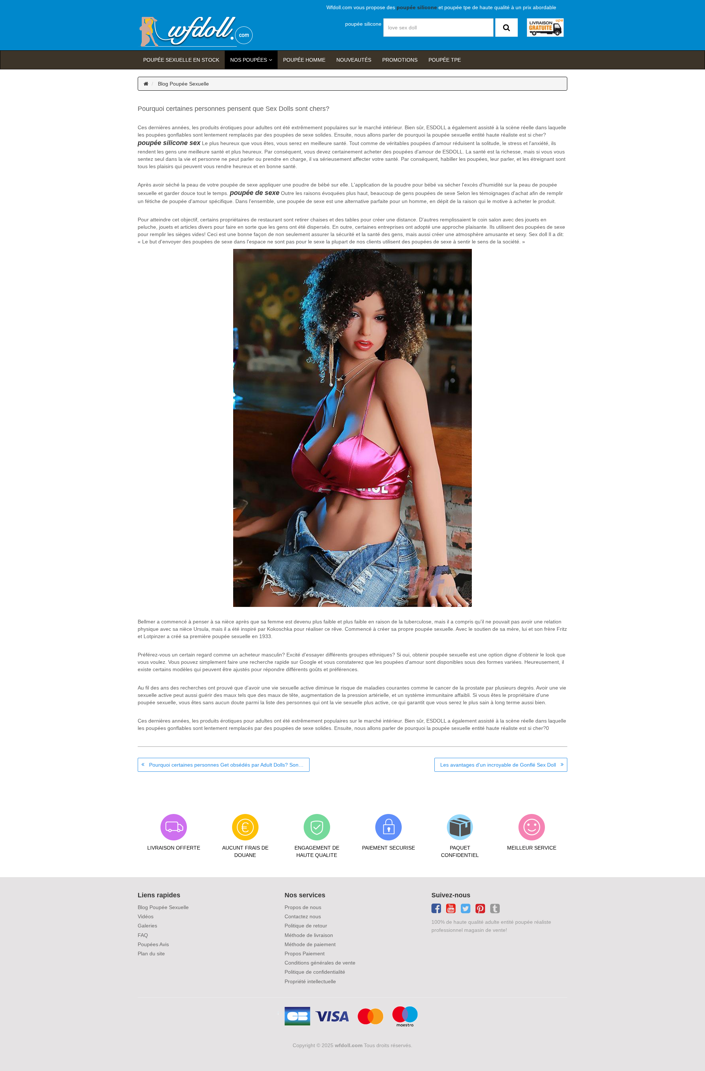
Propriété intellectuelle (310, 981)
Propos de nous (303, 907)
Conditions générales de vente (320, 963)
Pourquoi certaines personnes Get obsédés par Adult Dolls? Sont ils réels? (229, 765)
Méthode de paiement (310, 944)
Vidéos (145, 916)
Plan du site (151, 953)
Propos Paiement (305, 953)
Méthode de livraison (309, 935)
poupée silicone (363, 24)
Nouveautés (353, 60)
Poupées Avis (153, 944)
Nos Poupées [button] (248, 60)
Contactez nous (303, 916)
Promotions (399, 60)
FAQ (143, 935)
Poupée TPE (445, 60)
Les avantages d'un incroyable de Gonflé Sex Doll (498, 765)
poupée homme (304, 60)
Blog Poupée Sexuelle (183, 84)
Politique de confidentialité (315, 972)
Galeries (147, 926)
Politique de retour (306, 926)
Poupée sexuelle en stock (181, 60)
